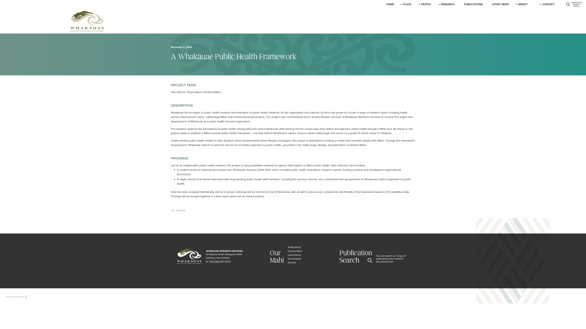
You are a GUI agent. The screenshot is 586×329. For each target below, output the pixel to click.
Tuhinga (470, 4)
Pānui (496, 4)
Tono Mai (549, 4)
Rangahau (448, 4)
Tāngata (427, 4)
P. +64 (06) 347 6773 (218, 262)
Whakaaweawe (528, 4)
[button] (408, 4)
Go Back (180, 210)
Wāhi (406, 4)
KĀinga (391, 4)
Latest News (500, 4)
